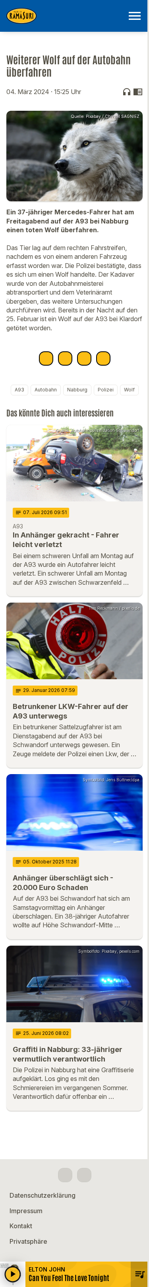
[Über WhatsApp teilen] (84, 358)
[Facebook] (65, 1175)
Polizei (106, 390)
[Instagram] (84, 1175)
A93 (19, 390)
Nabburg (77, 390)
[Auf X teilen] (65, 358)
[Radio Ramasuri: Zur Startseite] (65, 16)
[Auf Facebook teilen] (46, 358)
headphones (127, 91)
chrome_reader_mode (138, 91)
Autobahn (46, 390)
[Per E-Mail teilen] (103, 358)
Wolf (129, 390)
